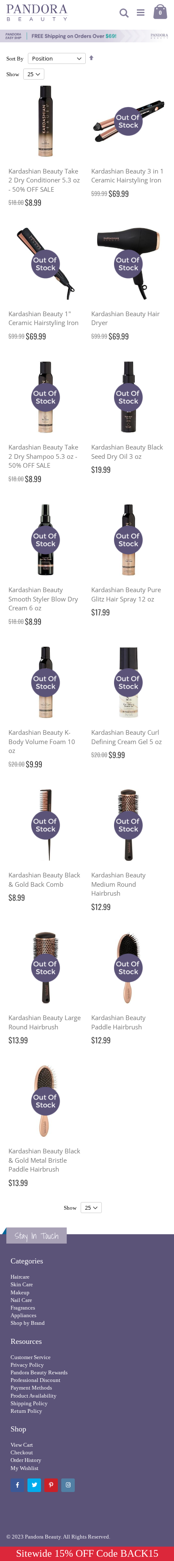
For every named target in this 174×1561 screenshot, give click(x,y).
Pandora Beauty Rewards (39, 1372)
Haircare (20, 1277)
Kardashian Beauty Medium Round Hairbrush (118, 884)
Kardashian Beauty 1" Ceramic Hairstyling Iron (43, 318)
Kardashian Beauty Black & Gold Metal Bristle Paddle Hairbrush (44, 1160)
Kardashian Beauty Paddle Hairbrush (118, 1022)
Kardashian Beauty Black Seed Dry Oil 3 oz (127, 452)
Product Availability (34, 1396)
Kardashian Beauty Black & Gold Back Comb (44, 879)
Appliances (23, 1315)
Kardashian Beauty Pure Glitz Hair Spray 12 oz (126, 594)
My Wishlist (24, 1468)
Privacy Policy (27, 1365)
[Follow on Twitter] (34, 1485)
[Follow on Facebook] (17, 1485)
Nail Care (21, 1300)
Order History (26, 1460)
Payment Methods (31, 1387)
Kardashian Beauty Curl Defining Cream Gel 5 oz (126, 737)
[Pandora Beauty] (37, 12)
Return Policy (26, 1411)
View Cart (22, 1445)
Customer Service (31, 1357)
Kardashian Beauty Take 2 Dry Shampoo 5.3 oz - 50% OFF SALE (43, 456)
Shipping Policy (29, 1403)
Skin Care (22, 1284)
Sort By (15, 58)
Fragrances (23, 1308)
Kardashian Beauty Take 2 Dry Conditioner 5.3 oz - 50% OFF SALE (44, 180)
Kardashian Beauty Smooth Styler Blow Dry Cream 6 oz (43, 598)
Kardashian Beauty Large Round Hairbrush (44, 1022)
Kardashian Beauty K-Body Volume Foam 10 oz (41, 741)
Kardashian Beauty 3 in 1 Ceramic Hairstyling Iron (127, 176)
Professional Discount (35, 1380)
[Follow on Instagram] (68, 1485)
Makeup (20, 1292)
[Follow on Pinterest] (51, 1485)
